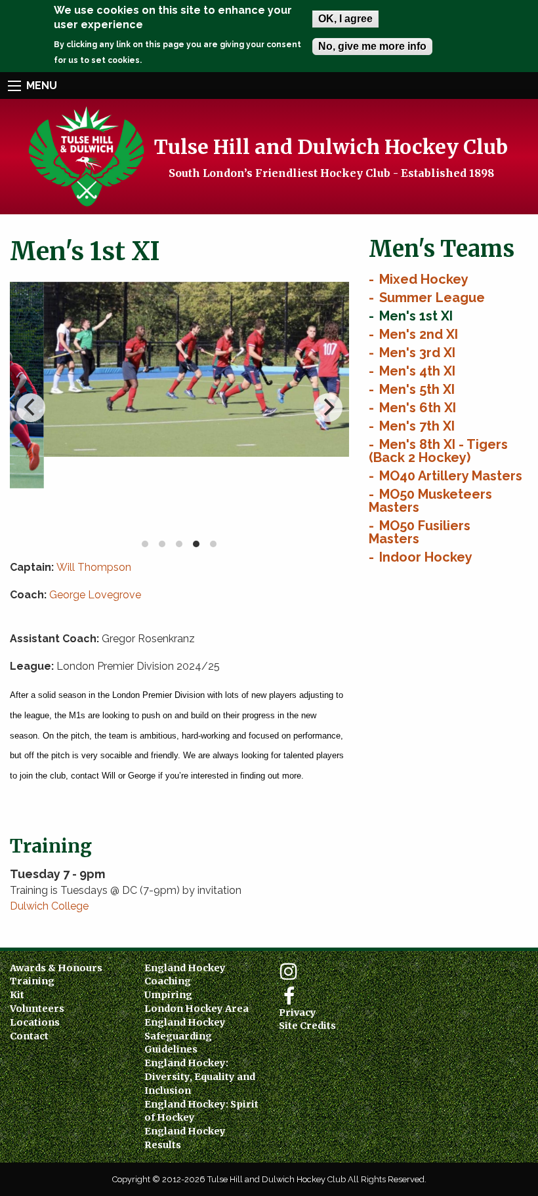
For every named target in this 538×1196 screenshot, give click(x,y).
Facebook (289, 996)
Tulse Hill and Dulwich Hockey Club (331, 146)
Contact (29, 1036)
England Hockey (185, 968)
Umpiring (168, 995)
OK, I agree (345, 18)
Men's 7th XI (417, 426)
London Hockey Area (196, 1008)
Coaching (167, 981)
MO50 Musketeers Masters (430, 500)
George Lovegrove (95, 594)
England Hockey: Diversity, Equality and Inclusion (199, 1076)
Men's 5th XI (417, 389)
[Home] (85, 155)
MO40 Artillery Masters (450, 476)
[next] (328, 407)
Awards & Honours (56, 968)
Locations (35, 1022)
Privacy (297, 1012)
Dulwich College (49, 906)
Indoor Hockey (425, 557)
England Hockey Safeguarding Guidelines (185, 1036)
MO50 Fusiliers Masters (419, 532)
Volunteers (37, 1008)
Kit (17, 995)
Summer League (432, 297)
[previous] (30, 407)
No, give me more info (372, 46)
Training (32, 981)
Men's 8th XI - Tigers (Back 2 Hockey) (438, 450)
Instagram (289, 971)
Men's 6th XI (417, 407)
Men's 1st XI (416, 316)
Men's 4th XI (417, 371)
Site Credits (307, 1026)
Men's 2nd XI (418, 334)
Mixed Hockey (423, 279)
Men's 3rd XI (417, 352)
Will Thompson (93, 567)
